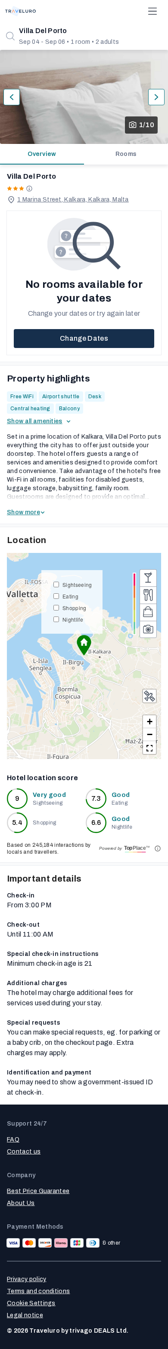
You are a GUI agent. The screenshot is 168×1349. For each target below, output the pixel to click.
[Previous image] (11, 97)
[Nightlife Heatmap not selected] (148, 577)
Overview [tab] (42, 154)
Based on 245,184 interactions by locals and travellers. (48, 848)
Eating (70, 596)
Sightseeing (77, 584)
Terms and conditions (38, 1291)
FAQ (13, 1139)
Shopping (74, 607)
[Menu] (152, 11)
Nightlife (72, 619)
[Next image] (156, 97)
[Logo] (20, 11)
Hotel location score (42, 777)
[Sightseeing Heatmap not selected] (148, 629)
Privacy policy (26, 1279)
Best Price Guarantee (38, 1191)
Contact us (23, 1151)
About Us (21, 1203)
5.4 (17, 822)
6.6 (96, 822)
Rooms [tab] (126, 154)
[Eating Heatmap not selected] (148, 595)
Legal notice (25, 1315)
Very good (49, 795)
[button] (84, 645)
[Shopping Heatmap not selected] (148, 612)
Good (121, 795)
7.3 (96, 798)
